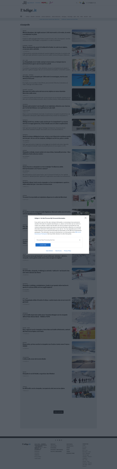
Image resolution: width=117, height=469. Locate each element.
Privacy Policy (67, 250)
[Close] (86, 218)
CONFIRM (43, 245)
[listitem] (58, 240)
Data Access (58, 250)
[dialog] (58, 234)
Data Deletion (49, 250)
